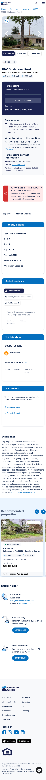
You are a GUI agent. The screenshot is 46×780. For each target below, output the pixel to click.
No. (8, 321)
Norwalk (25, 9)
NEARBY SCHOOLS (14, 363)
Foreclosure (6, 711)
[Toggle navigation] (43, 3)
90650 (35, 9)
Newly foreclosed (8, 715)
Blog (23, 706)
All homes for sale (9, 702)
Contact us (26, 702)
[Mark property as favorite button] (6, 21)
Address (23, 321)
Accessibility (9, 773)
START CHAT (20, 658)
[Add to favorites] (5, 522)
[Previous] (37, 511)
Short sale (6, 719)
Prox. (12, 321)
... (43, 215)
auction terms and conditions (23, 492)
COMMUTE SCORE (14, 346)
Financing (25, 711)
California (14, 9)
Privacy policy (14, 769)
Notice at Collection (8, 771)
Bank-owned (7, 706)
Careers (5, 769)
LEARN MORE (20, 630)
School (7, 369)
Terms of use (30, 771)
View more (10, 149)
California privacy (26, 769)
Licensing (20, 771)
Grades (17, 369)
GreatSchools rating (29, 370)
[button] (6, 33)
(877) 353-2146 (18, 165)
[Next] (43, 511)
